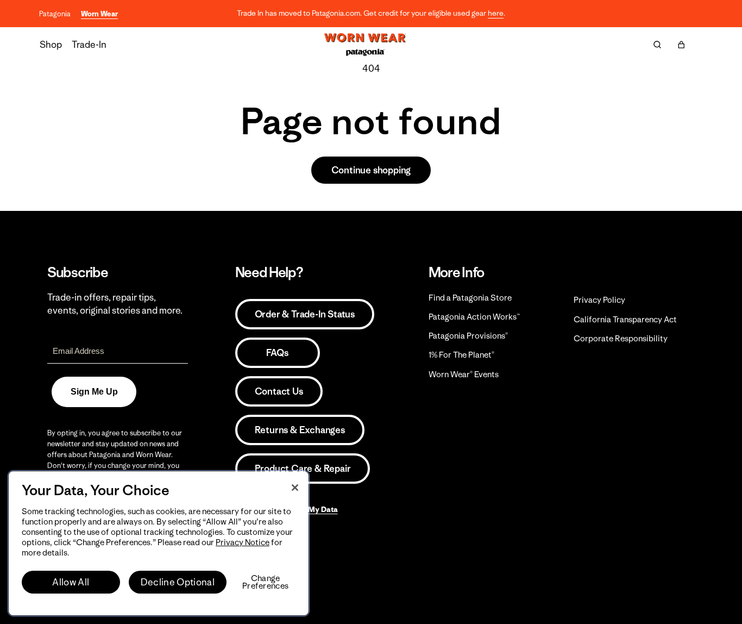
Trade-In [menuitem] (89, 45)
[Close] (295, 488)
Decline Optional (178, 582)
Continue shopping (371, 170)
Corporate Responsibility (621, 338)
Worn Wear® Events (464, 374)
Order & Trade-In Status (305, 314)
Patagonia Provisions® (468, 335)
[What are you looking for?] (657, 45)
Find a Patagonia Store (470, 297)
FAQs (277, 353)
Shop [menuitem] (51, 45)
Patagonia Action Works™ (474, 316)
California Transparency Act (625, 319)
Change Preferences (265, 582)
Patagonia (55, 13)
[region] (159, 543)
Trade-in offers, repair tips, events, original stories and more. (115, 303)
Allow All (70, 582)
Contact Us (279, 391)
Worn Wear (99, 13)
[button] (681, 45)
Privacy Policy (599, 300)
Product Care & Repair (303, 469)
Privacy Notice (242, 542)
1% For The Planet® (461, 355)
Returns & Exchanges (300, 430)
